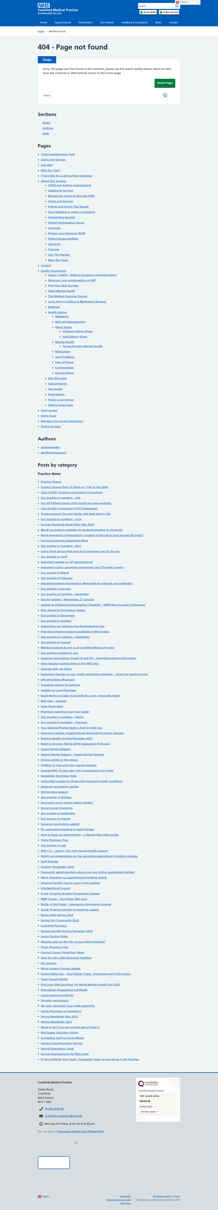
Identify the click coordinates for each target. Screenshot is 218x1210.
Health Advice (57, 312)
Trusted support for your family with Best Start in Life (76, 514)
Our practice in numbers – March (62, 717)
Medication (62, 351)
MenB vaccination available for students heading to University (82, 530)
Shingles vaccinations (55, 1000)
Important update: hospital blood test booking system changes (82, 733)
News (158, 22)
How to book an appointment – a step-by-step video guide (80, 834)
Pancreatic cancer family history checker (67, 802)
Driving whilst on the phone (59, 760)
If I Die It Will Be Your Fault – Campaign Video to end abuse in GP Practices (90, 1059)
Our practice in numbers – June (61, 519)
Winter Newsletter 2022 (56, 1022)
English (183, 2)
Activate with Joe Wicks (56, 669)
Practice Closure (51, 481)
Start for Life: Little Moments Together (66, 958)
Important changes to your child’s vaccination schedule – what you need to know (94, 674)
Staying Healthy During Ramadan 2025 (67, 738)
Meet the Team (58, 260)
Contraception (64, 367)
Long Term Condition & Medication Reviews (77, 301)
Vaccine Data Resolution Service (62, 1043)
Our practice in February (57, 578)
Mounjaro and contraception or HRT (72, 280)
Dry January (49, 963)
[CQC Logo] (148, 1086)
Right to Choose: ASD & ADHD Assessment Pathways (75, 744)
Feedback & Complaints (134, 22)
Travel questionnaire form (58, 154)
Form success (49, 410)
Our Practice (107, 22)
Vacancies (54, 228)
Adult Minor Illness (74, 336)
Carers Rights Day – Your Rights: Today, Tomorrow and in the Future (86, 974)
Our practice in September (58, 813)
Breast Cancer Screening (57, 808)
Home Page (165, 83)
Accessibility (125, 1196)
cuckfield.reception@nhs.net (63, 1116)
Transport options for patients (60, 685)
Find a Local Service (61, 399)
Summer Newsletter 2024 (57, 867)
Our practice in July (53, 845)
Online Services (51, 426)
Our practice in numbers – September (65, 637)
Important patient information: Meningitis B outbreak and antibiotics (86, 583)
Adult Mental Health (61, 291)
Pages (46, 123)
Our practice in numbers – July (60, 498)
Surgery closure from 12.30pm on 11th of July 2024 (74, 487)
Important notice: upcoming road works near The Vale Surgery (82, 567)
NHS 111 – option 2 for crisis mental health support (74, 851)
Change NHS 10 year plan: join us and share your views (77, 770)
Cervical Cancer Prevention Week (62, 952)
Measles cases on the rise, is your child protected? (73, 942)
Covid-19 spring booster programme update (70, 909)
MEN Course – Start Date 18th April (64, 899)
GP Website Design (162, 1196)
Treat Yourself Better (54, 979)
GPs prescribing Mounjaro (58, 679)
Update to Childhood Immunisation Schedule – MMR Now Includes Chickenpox (93, 605)
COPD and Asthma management (69, 185)
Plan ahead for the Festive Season (63, 610)
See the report (148, 1111)
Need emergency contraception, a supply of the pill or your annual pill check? (92, 535)
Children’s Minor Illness (77, 331)
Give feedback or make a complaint (71, 212)
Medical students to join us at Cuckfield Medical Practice (77, 647)
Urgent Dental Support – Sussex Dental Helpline (72, 754)
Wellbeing (62, 316)
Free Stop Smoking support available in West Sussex (75, 631)
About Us (54, 244)
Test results (55, 389)
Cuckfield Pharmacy (54, 925)
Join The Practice (59, 255)
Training (53, 249)
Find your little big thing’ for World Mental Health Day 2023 (80, 984)
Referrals (54, 307)
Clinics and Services (53, 159)
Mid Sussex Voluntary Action (59, 1032)
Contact (173, 22)
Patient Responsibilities (63, 238)
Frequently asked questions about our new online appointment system (88, 872)
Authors (48, 128)
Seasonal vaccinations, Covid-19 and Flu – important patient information (88, 658)
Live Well (47, 165)
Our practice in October (56, 621)
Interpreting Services (61, 217)
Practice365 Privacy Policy (119, 1200)
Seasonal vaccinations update (60, 824)
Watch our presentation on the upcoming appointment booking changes (89, 856)
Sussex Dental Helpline (56, 749)
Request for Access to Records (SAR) (71, 196)
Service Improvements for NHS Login (65, 1054)
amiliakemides (50, 447)
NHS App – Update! (54, 701)
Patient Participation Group (66, 222)
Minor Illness (63, 327)
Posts (46, 133)
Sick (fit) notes (57, 378)
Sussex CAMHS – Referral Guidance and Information (82, 275)
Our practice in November (58, 615)
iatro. (177, 1196)
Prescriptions (85, 22)
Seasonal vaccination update (60, 786)
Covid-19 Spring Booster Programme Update (70, 893)
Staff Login (125, 1203)
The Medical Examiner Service (67, 296)
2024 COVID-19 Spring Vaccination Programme (72, 492)
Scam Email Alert (52, 706)
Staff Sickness (49, 861)
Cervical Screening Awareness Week (64, 540)
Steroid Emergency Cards (57, 1048)
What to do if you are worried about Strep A (70, 1027)
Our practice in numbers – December (65, 594)
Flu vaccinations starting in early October (67, 829)
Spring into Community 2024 (60, 920)
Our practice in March (55, 572)
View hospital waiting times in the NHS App (70, 663)
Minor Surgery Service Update (60, 968)
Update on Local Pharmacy (58, 690)
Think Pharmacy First (54, 840)
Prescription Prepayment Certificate (64, 990)
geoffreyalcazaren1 (54, 452)
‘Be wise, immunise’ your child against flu (68, 1006)
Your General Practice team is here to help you (71, 727)
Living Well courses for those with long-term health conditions (81, 781)
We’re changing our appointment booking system (74, 877)
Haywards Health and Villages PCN (81, 1131)
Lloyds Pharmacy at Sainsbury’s (61, 1011)
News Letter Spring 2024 (57, 915)
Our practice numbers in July (59, 653)
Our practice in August (55, 642)
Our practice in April (54, 556)
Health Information (53, 271)
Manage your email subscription (62, 421)
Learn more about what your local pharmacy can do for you (80, 551)
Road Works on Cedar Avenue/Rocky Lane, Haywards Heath (80, 695)
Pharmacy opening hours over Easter (65, 711)
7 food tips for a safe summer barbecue (66, 175)
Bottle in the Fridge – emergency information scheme (76, 904)
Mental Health (64, 342)
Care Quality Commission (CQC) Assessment (69, 508)
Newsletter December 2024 (59, 776)
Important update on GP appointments (67, 562)
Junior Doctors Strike (54, 936)
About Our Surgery (53, 181)
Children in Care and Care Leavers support (69, 765)
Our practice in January (56, 589)
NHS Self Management (70, 322)
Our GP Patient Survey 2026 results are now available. (76, 503)
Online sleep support (54, 792)
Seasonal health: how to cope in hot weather (70, 883)
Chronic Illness (64, 373)
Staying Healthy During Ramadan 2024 (67, 931)
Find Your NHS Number (63, 285)
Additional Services (60, 190)
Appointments (63, 22)
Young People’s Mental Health (82, 346)
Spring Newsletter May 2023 (59, 1016)
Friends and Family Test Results (68, 206)
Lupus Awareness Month (57, 995)
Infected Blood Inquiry (55, 888)
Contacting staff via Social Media (62, 1038)
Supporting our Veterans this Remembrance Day (73, 626)
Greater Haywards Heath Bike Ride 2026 (67, 524)
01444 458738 (54, 1109)
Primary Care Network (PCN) (66, 233)
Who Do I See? (50, 170)
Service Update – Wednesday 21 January (67, 599)
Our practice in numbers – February (64, 722)
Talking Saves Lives (60, 405)
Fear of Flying (64, 362)
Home (43, 22)
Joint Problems (64, 357)
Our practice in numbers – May (61, 546)
